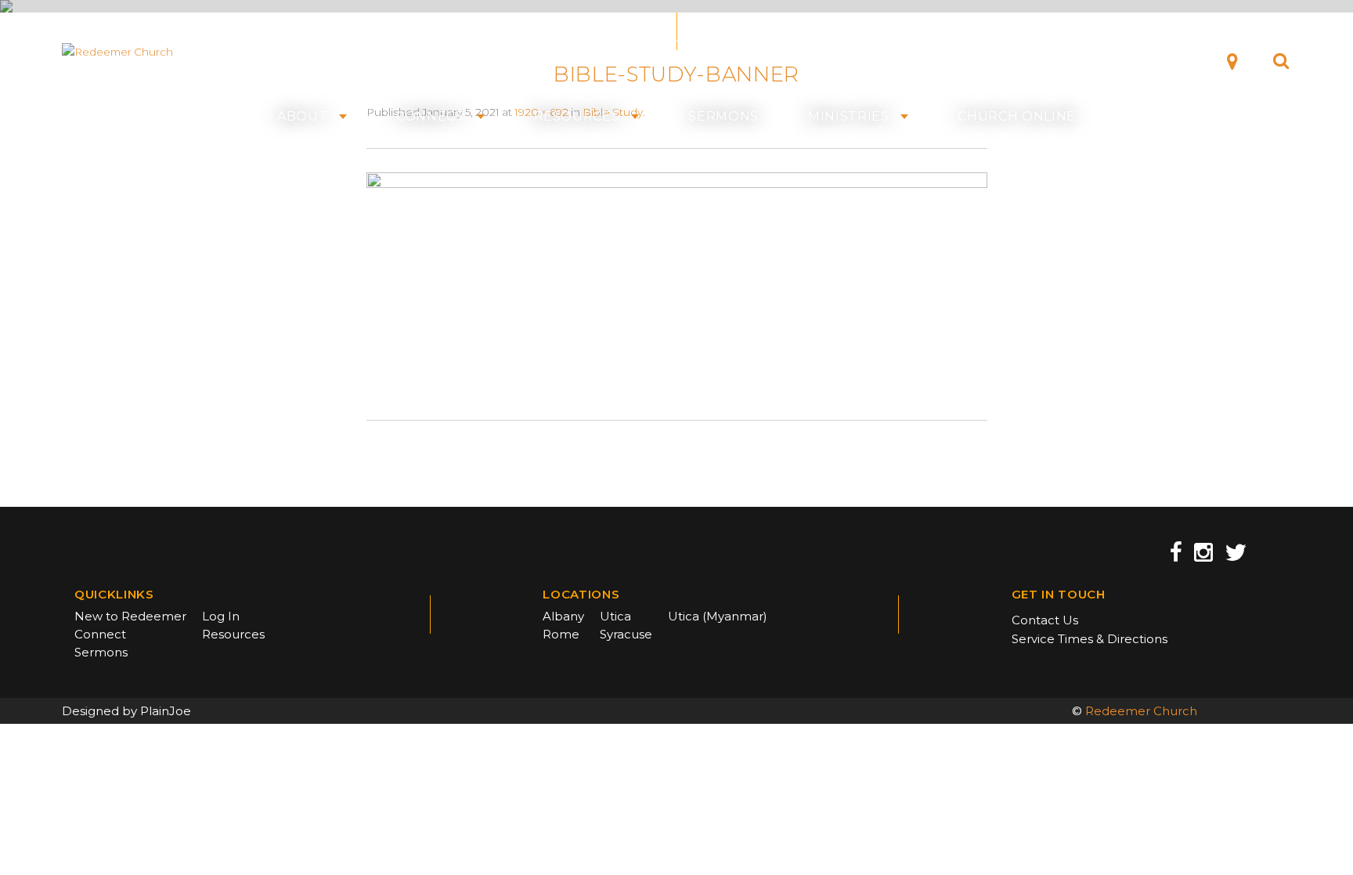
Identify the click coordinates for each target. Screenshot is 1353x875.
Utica (615, 616)
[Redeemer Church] (138, 51)
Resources (577, 116)
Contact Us (1045, 620)
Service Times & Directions (1089, 638)
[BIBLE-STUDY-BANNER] (676, 283)
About (302, 116)
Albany (563, 616)
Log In (221, 616)
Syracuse (626, 634)
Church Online (1017, 116)
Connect (430, 116)
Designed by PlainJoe (126, 710)
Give (1174, 59)
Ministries (848, 116)
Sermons (723, 116)
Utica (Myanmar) (717, 616)
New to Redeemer (130, 616)
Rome (561, 634)
